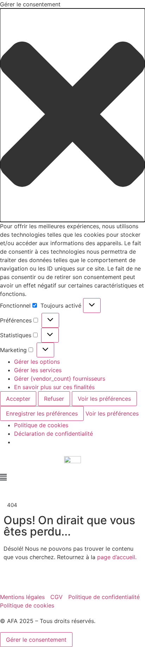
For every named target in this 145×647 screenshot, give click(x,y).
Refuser (54, 398)
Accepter (18, 398)
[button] (72, 115)
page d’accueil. (117, 557)
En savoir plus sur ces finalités (54, 387)
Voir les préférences (104, 398)
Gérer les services (38, 370)
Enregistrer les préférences (42, 413)
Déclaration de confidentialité (53, 433)
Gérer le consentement (36, 639)
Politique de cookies (41, 425)
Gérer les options (37, 361)
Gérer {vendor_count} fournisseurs (59, 378)
